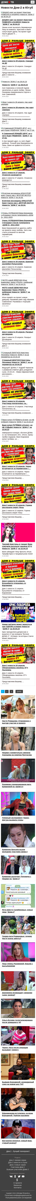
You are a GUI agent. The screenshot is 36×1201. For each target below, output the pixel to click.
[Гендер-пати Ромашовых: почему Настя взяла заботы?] (18, 925)
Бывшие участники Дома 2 (18, 1169)
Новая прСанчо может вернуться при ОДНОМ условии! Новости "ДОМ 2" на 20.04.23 (17, 626)
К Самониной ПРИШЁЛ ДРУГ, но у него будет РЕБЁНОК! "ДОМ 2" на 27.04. (17, 136)
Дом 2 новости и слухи (17, 1162)
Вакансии (18, 1185)
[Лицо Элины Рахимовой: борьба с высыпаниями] (18, 952)
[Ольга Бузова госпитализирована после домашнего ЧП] (18, 1008)
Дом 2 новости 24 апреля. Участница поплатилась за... (14, 402)
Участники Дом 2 (18, 1167)
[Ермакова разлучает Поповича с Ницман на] (18, 864)
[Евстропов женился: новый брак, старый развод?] (18, 1129)
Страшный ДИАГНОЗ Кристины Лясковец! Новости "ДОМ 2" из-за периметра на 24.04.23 (17, 362)
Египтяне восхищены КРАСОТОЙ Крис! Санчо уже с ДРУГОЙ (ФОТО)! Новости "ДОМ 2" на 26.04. (18, 203)
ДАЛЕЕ (19, 692)
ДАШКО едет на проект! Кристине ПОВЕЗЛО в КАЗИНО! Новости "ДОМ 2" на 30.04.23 (17, 22)
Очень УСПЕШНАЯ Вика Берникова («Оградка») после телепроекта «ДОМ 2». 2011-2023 (18, 223)
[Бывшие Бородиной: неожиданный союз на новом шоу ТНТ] (18, 1067)
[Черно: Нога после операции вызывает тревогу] (18, 1035)
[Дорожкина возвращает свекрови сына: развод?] (18, 980)
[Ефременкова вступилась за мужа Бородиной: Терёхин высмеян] (18, 1099)
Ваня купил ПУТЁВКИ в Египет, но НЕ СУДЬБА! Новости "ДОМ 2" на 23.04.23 (17, 427)
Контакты (18, 1188)
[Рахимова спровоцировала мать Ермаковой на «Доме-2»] (18, 770)
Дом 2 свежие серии (17, 1160)
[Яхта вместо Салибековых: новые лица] (18, 896)
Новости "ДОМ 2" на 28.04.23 (15, 85)
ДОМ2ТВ (7, 2)
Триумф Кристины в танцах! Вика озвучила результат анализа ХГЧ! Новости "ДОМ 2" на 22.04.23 (17, 546)
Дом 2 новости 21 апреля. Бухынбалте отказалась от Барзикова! (14, 583)
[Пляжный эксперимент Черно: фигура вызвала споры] (18, 803)
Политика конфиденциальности (18, 1195)
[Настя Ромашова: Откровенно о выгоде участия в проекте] (18, 707)
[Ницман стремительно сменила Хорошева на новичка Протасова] (18, 738)
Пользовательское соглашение (19, 1198)
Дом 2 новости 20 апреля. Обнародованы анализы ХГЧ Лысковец (15, 668)
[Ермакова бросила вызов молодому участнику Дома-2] (18, 835)
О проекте (17, 1183)
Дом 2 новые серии (18, 1165)
